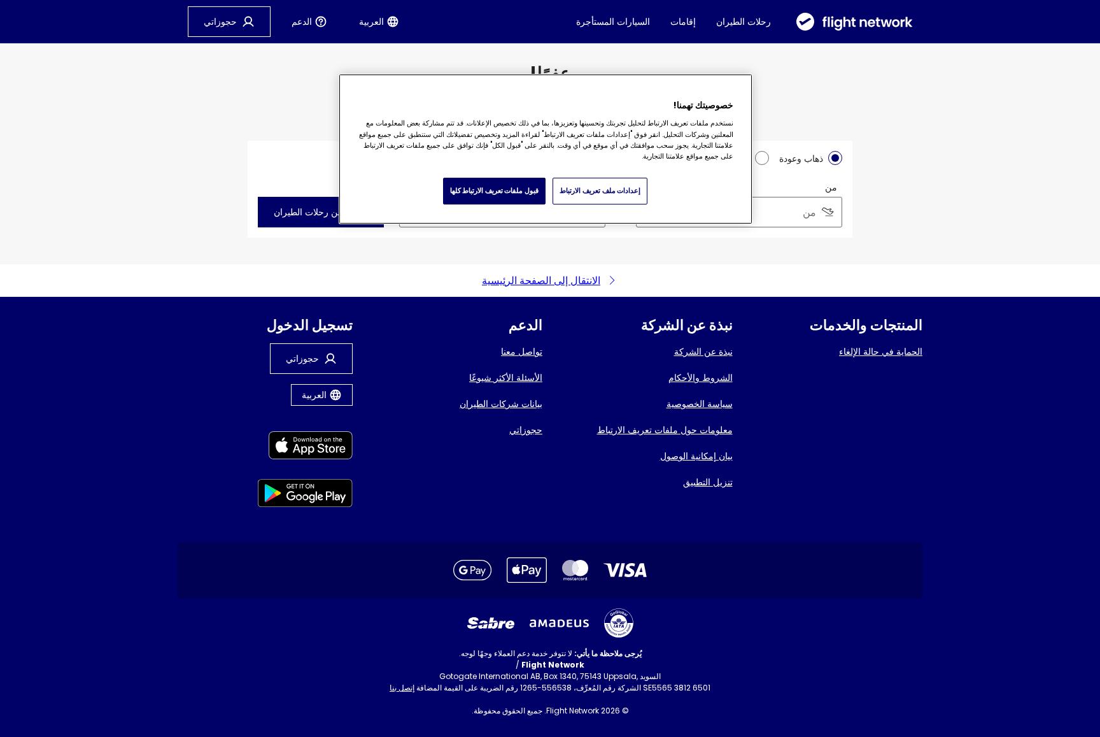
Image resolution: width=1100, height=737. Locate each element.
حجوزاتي (525, 430)
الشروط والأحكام (700, 377)
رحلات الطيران (743, 21)
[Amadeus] (559, 623)
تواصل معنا (521, 351)
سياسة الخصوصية (699, 403)
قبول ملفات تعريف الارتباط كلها (494, 190)
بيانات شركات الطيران (501, 403)
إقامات (683, 21)
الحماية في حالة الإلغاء (880, 351)
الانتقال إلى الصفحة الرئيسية (541, 280)
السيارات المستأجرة (613, 21)
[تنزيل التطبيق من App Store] (305, 447)
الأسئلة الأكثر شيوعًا (505, 377)
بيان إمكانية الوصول (696, 456)
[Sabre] (490, 623)
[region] (545, 149)
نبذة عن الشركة (703, 351)
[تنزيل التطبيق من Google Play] (305, 495)
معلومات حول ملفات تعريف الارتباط (665, 430)
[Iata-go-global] (618, 623)
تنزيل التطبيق (708, 482)
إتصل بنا (402, 687)
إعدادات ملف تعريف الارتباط (600, 190)
